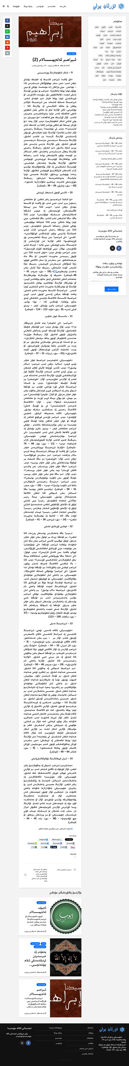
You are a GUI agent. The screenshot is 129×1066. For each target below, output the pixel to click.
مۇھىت (111, 76)
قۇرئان (119, 63)
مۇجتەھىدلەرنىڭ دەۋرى (114, 72)
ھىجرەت (111, 80)
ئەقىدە (43, 943)
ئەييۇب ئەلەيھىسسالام (38, 910)
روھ (107, 51)
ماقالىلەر (90, 1043)
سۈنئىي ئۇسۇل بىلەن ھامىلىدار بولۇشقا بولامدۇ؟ (107, 99)
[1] (55, 271)
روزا (112, 51)
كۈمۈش (99, 63)
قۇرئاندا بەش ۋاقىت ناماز (114, 210)
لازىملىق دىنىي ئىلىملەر (40, 946)
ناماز (96, 76)
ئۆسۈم (98, 35)
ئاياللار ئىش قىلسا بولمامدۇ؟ (113, 117)
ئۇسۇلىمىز (40, 6)
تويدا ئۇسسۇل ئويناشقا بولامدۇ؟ (112, 102)
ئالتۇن (104, 27)
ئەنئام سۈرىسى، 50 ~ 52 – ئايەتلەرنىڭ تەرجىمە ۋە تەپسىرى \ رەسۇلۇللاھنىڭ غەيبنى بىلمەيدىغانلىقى (108, 202)
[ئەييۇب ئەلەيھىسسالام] (65, 916)
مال (103, 68)
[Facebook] (119, 248)
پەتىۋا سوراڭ (28, 6)
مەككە (103, 76)
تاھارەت (118, 43)
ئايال (96, 27)
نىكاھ (119, 80)
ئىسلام (102, 31)
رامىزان (119, 51)
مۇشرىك (118, 76)
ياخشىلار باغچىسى (87, 1054)
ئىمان (105, 35)
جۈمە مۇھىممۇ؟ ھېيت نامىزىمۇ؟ (112, 120)
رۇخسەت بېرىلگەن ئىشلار (113, 55)
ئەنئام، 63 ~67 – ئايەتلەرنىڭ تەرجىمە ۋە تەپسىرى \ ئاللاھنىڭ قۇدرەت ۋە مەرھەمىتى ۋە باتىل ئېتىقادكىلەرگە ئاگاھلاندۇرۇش (108, 176)
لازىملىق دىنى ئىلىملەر (114, 68)
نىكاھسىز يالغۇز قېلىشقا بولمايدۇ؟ (111, 159)
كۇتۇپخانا (16, 6)
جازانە (108, 47)
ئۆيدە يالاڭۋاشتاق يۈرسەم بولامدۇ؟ (111, 107)
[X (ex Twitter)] (112, 248)
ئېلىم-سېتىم (117, 39)
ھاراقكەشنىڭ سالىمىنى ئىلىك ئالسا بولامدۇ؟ (108, 115)
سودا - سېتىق (110, 59)
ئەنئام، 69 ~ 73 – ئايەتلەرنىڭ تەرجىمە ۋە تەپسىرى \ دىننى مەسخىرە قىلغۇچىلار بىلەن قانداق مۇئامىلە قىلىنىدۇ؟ (108, 166)
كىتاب (106, 63)
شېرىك (96, 59)
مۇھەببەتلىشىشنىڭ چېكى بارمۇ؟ (112, 110)
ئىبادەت (118, 31)
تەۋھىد (102, 43)
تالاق (101, 39)
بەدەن (108, 39)
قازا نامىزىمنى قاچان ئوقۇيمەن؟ (112, 112)
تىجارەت (109, 43)
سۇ (102, 59)
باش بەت (63, 6)
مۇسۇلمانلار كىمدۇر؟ (55, 1028)
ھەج (104, 80)
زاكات (100, 55)
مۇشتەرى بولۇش (111, 289)
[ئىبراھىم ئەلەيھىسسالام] (65, 998)
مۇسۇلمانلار (99, 72)
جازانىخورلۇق (117, 47)
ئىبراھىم (110, 31)
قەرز (112, 63)
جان (101, 47)
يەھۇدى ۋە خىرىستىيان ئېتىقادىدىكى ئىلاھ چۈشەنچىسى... (35, 958)
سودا (119, 59)
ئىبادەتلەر (90, 1028)
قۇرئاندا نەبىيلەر (71, 53)
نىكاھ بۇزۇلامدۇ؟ (117, 104)
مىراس (97, 68)
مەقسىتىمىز (51, 6)
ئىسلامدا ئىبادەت (115, 35)
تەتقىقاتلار (90, 1038)
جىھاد (95, 47)
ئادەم (110, 27)
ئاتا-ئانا (118, 27)
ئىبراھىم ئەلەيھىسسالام (38, 992)
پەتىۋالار (90, 1033)
